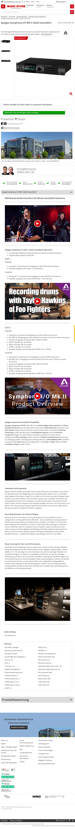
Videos (22, 762)
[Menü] (15, 768)
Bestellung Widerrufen (46, 764)
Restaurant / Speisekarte (24, 757)
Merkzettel (21, 119)
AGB (73, 826)
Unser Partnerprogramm (26, 741)
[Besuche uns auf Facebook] (67, 820)
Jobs (21, 749)
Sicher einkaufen (44, 747)
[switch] (13, 770)
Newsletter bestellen (18, 727)
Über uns (4, 740)
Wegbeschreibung (45, 760)
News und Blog (15, 821)
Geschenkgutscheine (46, 757)
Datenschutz (55, 826)
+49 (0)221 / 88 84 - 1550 (25, 172)
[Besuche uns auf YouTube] (73, 820)
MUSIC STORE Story (27, 746)
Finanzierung (5, 759)
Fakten (3, 744)
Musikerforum (36, 826)
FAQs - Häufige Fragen (9, 747)
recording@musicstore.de (12, 2)
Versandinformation (45, 740)
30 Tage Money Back (8, 756)
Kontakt (4, 821)
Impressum (49, 826)
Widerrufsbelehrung (65, 826)
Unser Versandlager (45, 750)
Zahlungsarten (43, 744)
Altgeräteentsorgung (11, 128)
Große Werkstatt (26, 753)
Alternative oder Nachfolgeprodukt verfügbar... (22, 113)
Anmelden (61, 2)
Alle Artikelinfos (46, 34)
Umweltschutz (43, 754)
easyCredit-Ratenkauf (9, 763)
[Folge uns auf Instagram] (70, 820)
